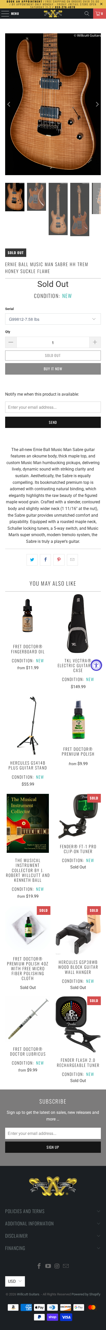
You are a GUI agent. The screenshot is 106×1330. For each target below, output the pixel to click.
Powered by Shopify (86, 1294)
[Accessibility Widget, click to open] (96, 665)
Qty (7, 332)
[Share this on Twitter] (32, 560)
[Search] (87, 13)
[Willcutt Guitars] (53, 13)
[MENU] (2, 13)
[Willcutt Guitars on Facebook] (39, 1266)
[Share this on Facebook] (45, 560)
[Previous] (9, 104)
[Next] (97, 104)
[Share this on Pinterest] (58, 560)
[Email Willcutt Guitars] (66, 1266)
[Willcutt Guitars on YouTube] (48, 1266)
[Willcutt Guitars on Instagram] (57, 1266)
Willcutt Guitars (28, 1294)
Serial (9, 309)
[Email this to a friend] (72, 560)
